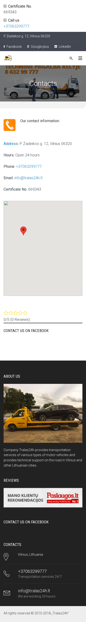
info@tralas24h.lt (28, 178)
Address (11, 143)
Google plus (39, 46)
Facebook (14, 46)
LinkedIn (64, 46)
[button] (23, 231)
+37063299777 (16, 26)
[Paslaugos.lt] (43, 498)
